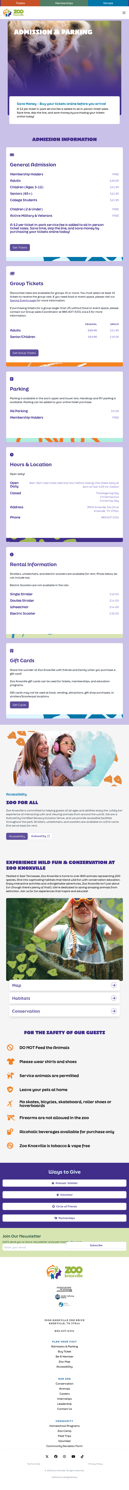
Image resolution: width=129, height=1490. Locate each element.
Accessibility (64, 1366)
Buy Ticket (64, 1351)
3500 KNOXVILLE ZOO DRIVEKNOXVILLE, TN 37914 (64, 1322)
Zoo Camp (64, 1431)
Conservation (26, 1011)
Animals (64, 1388)
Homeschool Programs (64, 1426)
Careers (64, 1393)
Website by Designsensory (65, 1477)
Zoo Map (64, 1361)
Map (16, 985)
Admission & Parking (64, 1346)
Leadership (64, 1404)
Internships (64, 1399)
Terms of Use (33, 1464)
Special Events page (23, 300)
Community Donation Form (64, 1446)
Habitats (21, 998)
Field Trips (64, 1436)
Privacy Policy (96, 1464)
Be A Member (64, 1356)
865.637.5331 (65, 1330)
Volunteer (64, 1441)
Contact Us (64, 1409)
